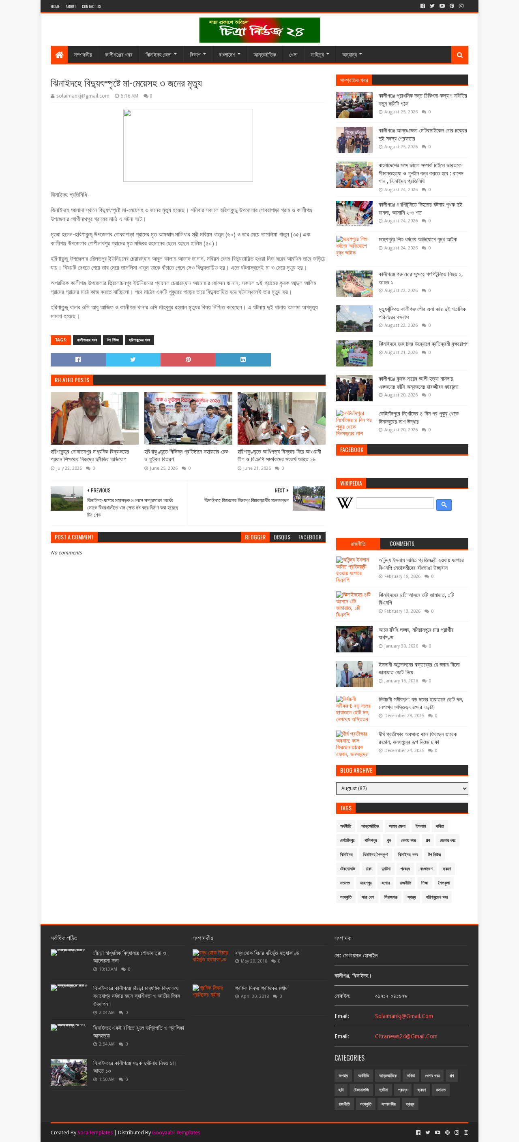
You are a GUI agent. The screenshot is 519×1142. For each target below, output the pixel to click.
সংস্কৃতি (346, 897)
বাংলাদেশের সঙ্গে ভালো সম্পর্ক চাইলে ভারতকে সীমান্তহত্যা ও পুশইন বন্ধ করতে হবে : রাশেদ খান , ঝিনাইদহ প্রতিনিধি (421, 173)
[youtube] (442, 6)
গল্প (428, 840)
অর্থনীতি (345, 826)
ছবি (341, 1090)
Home (55, 6)
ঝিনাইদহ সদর (408, 854)
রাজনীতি (405, 883)
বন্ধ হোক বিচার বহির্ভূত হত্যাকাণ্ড (267, 953)
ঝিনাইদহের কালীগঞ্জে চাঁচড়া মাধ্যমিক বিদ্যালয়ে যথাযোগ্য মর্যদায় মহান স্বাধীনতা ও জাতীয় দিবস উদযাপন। (136, 996)
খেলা (293, 54)
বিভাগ (195, 54)
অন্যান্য (349, 54)
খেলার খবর (408, 840)
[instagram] (461, 6)
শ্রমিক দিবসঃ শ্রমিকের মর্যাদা (262, 988)
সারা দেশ (368, 897)
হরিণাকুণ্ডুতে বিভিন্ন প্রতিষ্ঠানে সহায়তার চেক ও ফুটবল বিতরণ (186, 455)
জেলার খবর (447, 840)
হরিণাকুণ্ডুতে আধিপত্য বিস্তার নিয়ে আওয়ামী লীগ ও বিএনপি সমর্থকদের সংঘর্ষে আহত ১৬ (279, 455)
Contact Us (91, 6)
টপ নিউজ (113, 340)
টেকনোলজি (348, 868)
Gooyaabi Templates (176, 1132)
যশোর (386, 883)
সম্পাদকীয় (83, 54)
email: (342, 1016)
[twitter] (432, 6)
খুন (389, 840)
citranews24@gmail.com (406, 1036)
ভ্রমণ (447, 868)
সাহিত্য (317, 54)
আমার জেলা (397, 826)
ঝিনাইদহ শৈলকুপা (375, 854)
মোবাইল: (343, 996)
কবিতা (440, 826)
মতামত (345, 883)
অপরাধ (343, 1075)
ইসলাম (421, 826)
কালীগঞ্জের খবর (119, 54)
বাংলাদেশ (227, 54)
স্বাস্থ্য (411, 897)
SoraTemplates (95, 1132)
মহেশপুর (365, 883)
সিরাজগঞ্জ (390, 897)
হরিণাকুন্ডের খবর (139, 340)
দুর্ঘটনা (386, 868)
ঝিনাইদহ (346, 854)
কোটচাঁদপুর (347, 840)
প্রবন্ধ (405, 868)
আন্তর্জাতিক (264, 54)
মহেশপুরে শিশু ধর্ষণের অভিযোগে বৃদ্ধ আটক (418, 239)
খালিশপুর (371, 840)
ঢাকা (368, 868)
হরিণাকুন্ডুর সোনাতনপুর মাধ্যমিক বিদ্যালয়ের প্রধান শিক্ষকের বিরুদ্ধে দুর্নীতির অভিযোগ (90, 455)
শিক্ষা (424, 883)
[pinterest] (452, 6)
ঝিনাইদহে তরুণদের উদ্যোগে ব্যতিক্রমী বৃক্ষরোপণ (423, 344)
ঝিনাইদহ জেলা (159, 54)
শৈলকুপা (444, 883)
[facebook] (423, 6)
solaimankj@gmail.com (404, 1016)
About (71, 6)
